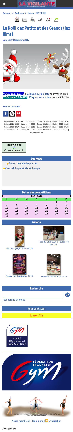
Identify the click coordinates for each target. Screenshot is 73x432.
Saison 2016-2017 (11, 127)
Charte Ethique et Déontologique (22, 167)
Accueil (7, 13)
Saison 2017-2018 (37, 13)
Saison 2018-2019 (44, 124)
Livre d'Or (36, 315)
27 (36, 213)
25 (16, 213)
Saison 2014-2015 (44, 127)
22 (56, 210)
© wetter (9, 150)
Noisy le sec (14, 144)
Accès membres (20, 421)
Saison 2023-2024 (44, 121)
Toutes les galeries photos (23, 162)
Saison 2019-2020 (28, 124)
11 (16, 207)
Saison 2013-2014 (60, 127)
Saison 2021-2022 (11, 124)
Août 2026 (36, 196)
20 (36, 210)
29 (56, 213)
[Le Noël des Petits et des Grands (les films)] (36, 45)
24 (6, 213)
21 (46, 210)
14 (46, 207)
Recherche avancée (14, 299)
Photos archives (36, 133)
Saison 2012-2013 (11, 130)
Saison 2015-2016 (28, 127)
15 (56, 207)
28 (46, 213)
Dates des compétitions (36, 192)
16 (66, 207)
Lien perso (9, 428)
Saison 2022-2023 (60, 121)
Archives (19, 13)
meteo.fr (19, 150)
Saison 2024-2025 (28, 121)
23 (66, 210)
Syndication (55, 421)
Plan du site (37, 421)
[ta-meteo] (14, 147)
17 (6, 210)
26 (26, 213)
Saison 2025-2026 (11, 121)
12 (26, 207)
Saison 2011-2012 (28, 130)
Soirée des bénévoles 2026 (19, 276)
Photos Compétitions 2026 (54, 276)
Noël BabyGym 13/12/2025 (19, 248)
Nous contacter (36, 308)
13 (36, 207)
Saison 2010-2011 (44, 130)
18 (16, 210)
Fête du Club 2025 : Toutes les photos (54, 243)
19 (26, 210)
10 (6, 207)
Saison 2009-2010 (60, 130)
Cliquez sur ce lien (38, 93)
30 (66, 213)
